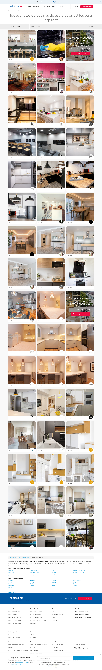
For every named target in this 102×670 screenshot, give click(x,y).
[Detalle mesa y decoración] (22, 532)
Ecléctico (32, 580)
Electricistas (33, 631)
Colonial (54, 582)
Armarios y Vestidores (79, 572)
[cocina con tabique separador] (80, 532)
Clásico (32, 582)
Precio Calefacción (12, 634)
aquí (59, 666)
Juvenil (75, 585)
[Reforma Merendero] (22, 142)
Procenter (54, 620)
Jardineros (32, 626)
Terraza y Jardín (34, 572)
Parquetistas (33, 623)
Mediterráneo (77, 580)
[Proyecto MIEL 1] (80, 207)
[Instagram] (75, 648)
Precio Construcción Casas (14, 620)
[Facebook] (79, 648)
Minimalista (11, 584)
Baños (53, 570)
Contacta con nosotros (79, 644)
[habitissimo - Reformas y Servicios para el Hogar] (15, 6)
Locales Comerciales (79, 570)
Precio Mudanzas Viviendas (14, 617)
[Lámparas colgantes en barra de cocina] (51, 370)
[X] (83, 648)
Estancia (12, 26)
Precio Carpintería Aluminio (15, 631)
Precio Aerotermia (12, 614)
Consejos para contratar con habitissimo (18, 650)
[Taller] (51, 207)
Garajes (54, 574)
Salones (10, 570)
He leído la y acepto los (21, 663)
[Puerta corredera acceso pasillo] (22, 370)
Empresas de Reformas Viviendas (38, 620)
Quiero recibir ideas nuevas (83, 657)
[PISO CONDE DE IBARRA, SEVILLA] (51, 174)
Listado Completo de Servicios (81, 611)
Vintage (32, 585)
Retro (53, 584)
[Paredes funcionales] (51, 467)
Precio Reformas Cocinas (14, 629)
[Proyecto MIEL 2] (22, 239)
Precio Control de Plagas (14, 637)
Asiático (54, 580)
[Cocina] (80, 109)
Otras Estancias (34, 575)
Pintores (32, 629)
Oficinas (54, 572)
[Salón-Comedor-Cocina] (22, 435)
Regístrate (10, 647)
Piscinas (75, 574)
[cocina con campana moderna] (80, 272)
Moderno (11, 580)
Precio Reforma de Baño (14, 611)
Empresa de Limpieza (35, 614)
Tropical (10, 582)
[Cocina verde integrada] (22, 44)
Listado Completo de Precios (81, 608)
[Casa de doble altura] (80, 467)
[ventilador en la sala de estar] (22, 76)
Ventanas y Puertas (35, 574)
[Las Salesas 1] (22, 109)
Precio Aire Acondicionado (15, 623)
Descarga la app (34, 650)
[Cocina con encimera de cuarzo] (80, 435)
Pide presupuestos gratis (80, 53)
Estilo (32, 26)
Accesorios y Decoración (15, 574)
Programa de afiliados (57, 650)
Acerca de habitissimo (57, 644)
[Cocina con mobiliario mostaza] (22, 467)
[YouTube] (87, 648)
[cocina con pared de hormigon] (51, 76)
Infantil (53, 585)
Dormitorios (33, 570)
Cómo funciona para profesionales (38, 644)
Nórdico (10, 587)
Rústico (32, 584)
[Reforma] (51, 500)
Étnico (75, 584)
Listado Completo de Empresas (81, 614)
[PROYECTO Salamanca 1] (80, 76)
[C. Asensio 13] (22, 500)
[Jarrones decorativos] (22, 337)
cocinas (12, 592)
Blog (53, 611)
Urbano (75, 582)
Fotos (53, 617)
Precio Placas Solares (13, 626)
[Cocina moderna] (51, 337)
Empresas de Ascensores (36, 611)
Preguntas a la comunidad (58, 614)
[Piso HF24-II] (51, 435)
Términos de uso (16, 664)
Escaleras (11, 575)
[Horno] (51, 44)
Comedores (11, 572)
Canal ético (55, 647)
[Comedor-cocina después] (22, 304)
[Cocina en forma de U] (80, 337)
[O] (80, 402)
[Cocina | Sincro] (51, 402)
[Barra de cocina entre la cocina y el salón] (51, 304)
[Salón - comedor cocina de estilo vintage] (51, 239)
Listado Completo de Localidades (82, 617)
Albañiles (32, 634)
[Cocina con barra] (80, 370)
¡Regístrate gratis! (57, 2)
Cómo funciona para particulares (16, 644)
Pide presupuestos (87, 6)
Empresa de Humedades (36, 617)
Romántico (11, 585)
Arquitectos (33, 637)
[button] (9, 92)
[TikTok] (91, 648)
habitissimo (11, 10)
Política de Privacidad (22, 662)
